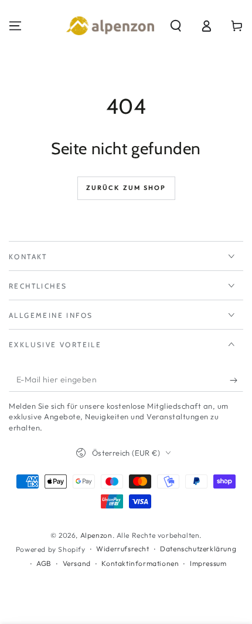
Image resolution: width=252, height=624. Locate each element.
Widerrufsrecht (122, 548)
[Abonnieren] (236, 380)
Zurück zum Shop (126, 188)
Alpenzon (96, 535)
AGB (44, 563)
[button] (176, 26)
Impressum (208, 563)
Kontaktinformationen (140, 563)
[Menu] (15, 26)
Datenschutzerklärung (198, 548)
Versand (77, 563)
